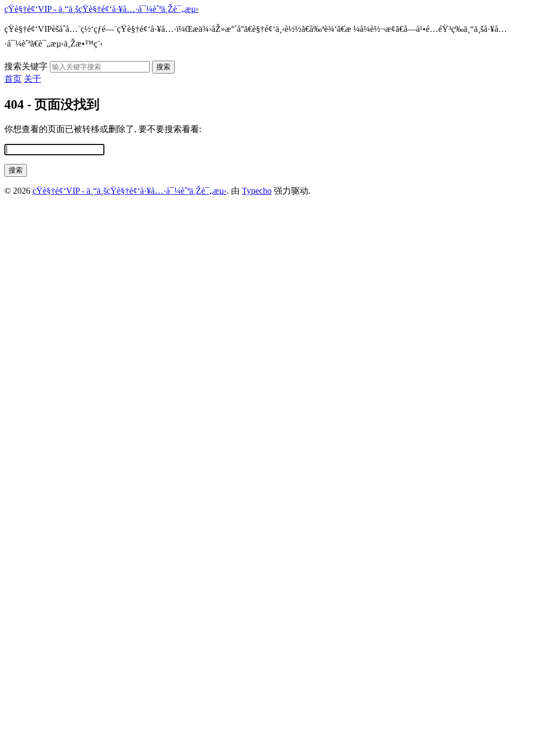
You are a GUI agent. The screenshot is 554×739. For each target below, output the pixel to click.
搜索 (163, 67)
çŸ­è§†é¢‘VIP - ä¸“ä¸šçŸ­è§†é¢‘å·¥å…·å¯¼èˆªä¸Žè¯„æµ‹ (101, 9)
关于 (32, 78)
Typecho (257, 190)
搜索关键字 (26, 66)
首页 (13, 78)
